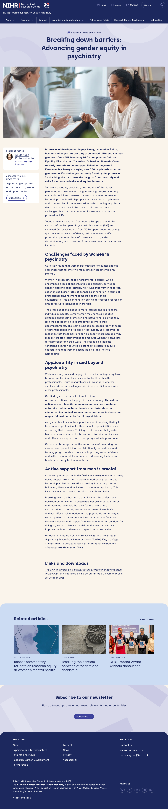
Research (26, 20)
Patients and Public (99, 20)
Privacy (67, 754)
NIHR (81, 784)
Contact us (126, 745)
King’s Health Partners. (31, 791)
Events (117, 5)
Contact (134, 5)
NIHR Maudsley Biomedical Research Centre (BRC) (22, 5)
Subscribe (15, 197)
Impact (43, 20)
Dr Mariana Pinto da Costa (24, 156)
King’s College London (87, 788)
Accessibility (70, 759)
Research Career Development (129, 20)
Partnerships (156, 20)
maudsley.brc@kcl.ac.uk (134, 755)
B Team (28, 798)
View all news (147, 620)
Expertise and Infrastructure (66, 20)
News (103, 5)
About (9, 20)
